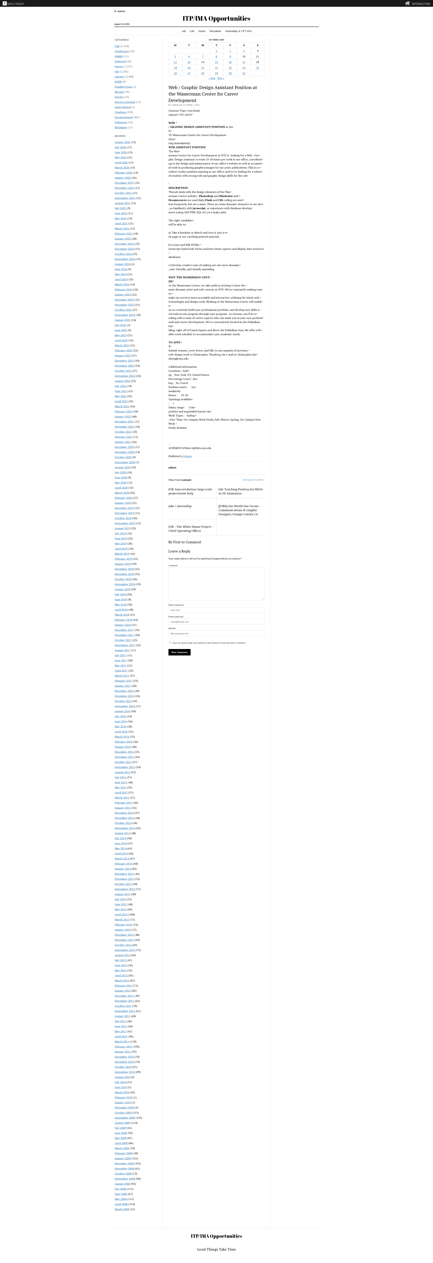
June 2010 (121, 1087)
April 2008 (121, 1204)
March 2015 (122, 797)
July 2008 (120, 1189)
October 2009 (123, 1112)
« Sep (212, 78)
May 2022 (121, 396)
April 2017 (121, 670)
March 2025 (122, 228)
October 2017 (123, 640)
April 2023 (121, 340)
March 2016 (122, 736)
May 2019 (121, 543)
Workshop (121, 127)
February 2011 (123, 1046)
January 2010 (123, 1102)
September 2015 (125, 767)
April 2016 (121, 731)
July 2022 (120, 386)
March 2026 (122, 167)
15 (216, 62)
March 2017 (122, 675)
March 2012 (122, 980)
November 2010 (124, 1062)
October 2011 (123, 1006)
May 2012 (121, 970)
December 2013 (124, 874)
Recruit (119, 92)
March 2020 (122, 493)
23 (230, 67)
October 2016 (123, 701)
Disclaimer (215, 31)
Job (184, 31)
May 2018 (121, 604)
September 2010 (125, 1072)
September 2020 (125, 462)
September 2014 (125, 828)
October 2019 (123, 518)
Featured (120, 61)
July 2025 (120, 208)
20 (189, 67)
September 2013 (125, 889)
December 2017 (124, 630)
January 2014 (123, 869)
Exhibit (119, 56)
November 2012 (124, 940)
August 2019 (122, 528)
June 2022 (121, 391)
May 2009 (121, 1138)
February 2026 (123, 172)
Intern (201, 31)
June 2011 (121, 1026)
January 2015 (123, 808)
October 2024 (123, 254)
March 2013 (122, 919)
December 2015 (124, 752)
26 (175, 73)
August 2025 (122, 203)
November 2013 (124, 879)
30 (230, 73)
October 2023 (123, 310)
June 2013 (121, 904)
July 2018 (120, 594)
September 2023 (125, 315)
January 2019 (123, 564)
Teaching (120, 112)
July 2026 (120, 147)
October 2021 (123, 432)
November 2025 (124, 188)
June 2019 (121, 538)
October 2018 (123, 579)
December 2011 (124, 996)
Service (119, 97)
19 (175, 67)
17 (243, 62)
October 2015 (123, 762)
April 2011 (121, 1036)
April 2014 (121, 853)
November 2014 (124, 818)
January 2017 (123, 686)
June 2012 (121, 965)
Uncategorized (123, 117)
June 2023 (121, 330)
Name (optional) (176, 605)
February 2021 (123, 437)
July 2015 (120, 777)
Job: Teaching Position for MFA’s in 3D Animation (241, 491)
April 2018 (121, 609)
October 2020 (123, 457)
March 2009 (122, 1148)
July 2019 (120, 533)
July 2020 (120, 472)
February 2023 (123, 350)
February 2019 (123, 559)
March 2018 (122, 615)
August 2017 (122, 650)
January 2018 (123, 625)
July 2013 (120, 899)
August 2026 (122, 142)
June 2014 (121, 843)
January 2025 (123, 239)
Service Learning (125, 102)
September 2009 (125, 1118)
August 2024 (122, 264)
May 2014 (121, 848)
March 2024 (122, 284)
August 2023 (122, 320)
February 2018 (123, 620)
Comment (173, 565)
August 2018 (122, 589)
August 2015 (122, 772)
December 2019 (124, 508)
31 (243, 73)
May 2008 (121, 1199)
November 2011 (124, 1001)
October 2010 (123, 1067)
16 (230, 62)
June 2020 (121, 477)
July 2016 (120, 716)
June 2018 (121, 599)
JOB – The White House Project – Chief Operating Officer (190, 529)
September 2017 (125, 645)
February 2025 (123, 233)
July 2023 (120, 325)
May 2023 (121, 335)
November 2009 (124, 1107)
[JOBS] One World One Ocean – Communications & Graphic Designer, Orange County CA (239, 510)
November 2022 (124, 366)
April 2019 (121, 548)
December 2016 (124, 691)
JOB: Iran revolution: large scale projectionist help (190, 491)
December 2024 (124, 244)
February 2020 (123, 498)
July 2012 (120, 960)
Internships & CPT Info (238, 31)
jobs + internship (179, 506)
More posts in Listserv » (254, 479)
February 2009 (123, 1153)
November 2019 (124, 513)
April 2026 (121, 162)
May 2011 (121, 1031)
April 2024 (121, 279)
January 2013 (123, 930)
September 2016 (125, 706)
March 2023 (122, 345)
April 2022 (121, 401)
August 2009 (122, 1123)
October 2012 (123, 945)
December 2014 (124, 813)
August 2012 (122, 955)
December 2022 (124, 360)
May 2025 (121, 218)
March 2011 (122, 1041)
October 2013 (123, 884)
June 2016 (121, 721)
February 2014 (123, 863)
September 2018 (125, 584)
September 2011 (125, 1011)
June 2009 (121, 1133)
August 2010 (122, 1077)
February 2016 (123, 742)
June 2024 (121, 269)
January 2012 (123, 991)
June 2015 (121, 782)
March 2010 (122, 1092)
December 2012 (124, 935)
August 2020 (122, 467)
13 (189, 62)
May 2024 (121, 274)
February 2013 (123, 924)
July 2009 (120, 1128)
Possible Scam (123, 87)
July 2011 (120, 1021)
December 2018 (124, 569)
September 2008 (125, 1179)
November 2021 (124, 427)
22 (216, 67)
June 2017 (121, 660)
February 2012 (123, 985)
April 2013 (121, 914)
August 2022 (122, 381)
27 (189, 73)
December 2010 (124, 1057)
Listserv (119, 76)
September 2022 (125, 376)
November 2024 (124, 249)
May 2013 (121, 909)
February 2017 (123, 681)
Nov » (220, 78)
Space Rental (123, 107)
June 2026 (121, 152)
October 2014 (123, 823)
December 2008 (124, 1163)
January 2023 (123, 355)
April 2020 (121, 487)
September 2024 (125, 259)
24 (243, 67)
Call (192, 31)
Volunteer (121, 122)
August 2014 (122, 833)
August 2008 (122, 1184)
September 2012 (125, 950)
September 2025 (125, 198)
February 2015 (123, 803)
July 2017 (120, 655)
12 (175, 62)
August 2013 (122, 894)
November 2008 (124, 1168)
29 (216, 73)
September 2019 (125, 523)
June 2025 (121, 213)
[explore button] (408, 3)
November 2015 (124, 757)
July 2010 (120, 1082)
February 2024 (123, 289)
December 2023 (124, 299)
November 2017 (124, 635)
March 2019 (122, 554)
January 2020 (123, 503)
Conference (122, 51)
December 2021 (124, 421)
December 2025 (124, 183)
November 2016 (124, 696)
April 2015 (121, 792)
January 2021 (123, 442)
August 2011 (122, 1016)
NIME (118, 81)
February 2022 (123, 411)
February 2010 (123, 1097)
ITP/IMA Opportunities (216, 18)
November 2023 (124, 305)
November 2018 (124, 574)
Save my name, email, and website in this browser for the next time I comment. (209, 643)
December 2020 (124, 447)
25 (257, 67)
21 (202, 67)
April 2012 (121, 975)
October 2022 (123, 371)
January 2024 (123, 294)
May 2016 (121, 726)
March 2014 (122, 858)
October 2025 (123, 193)
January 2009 (123, 1158)
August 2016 (122, 711)
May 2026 (121, 157)
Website (172, 628)
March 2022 (122, 406)
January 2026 (123, 178)
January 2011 (123, 1051)
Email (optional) (175, 616)
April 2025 (121, 223)
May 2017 (121, 665)
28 (202, 73)
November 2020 (124, 452)
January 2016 (123, 747)
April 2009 (121, 1143)
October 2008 (123, 1173)
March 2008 (122, 1209)
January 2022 (123, 416)
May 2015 (121, 787)
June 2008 (121, 1194)
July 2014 (120, 838)
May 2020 (121, 482)
